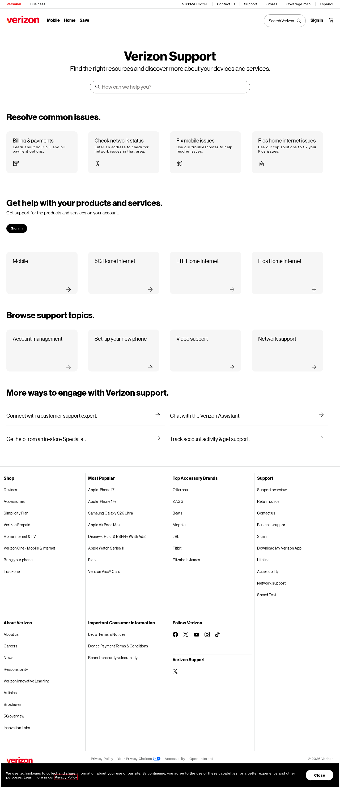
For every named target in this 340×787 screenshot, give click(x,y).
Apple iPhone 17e (102, 501)
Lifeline (263, 559)
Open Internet (201, 759)
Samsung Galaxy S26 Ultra (110, 513)
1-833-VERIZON (194, 4)
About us (11, 634)
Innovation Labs (17, 727)
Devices (10, 489)
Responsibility (16, 669)
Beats (177, 513)
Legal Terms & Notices (107, 634)
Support (250, 4)
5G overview (14, 716)
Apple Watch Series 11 (106, 548)
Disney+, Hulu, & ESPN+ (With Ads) (117, 536)
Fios (92, 559)
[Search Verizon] (285, 20)
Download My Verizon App (279, 548)
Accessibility (268, 571)
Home (69, 20)
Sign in (263, 536)
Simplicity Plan (16, 513)
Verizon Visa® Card (104, 571)
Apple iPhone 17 (101, 489)
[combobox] (170, 87)
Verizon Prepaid (17, 524)
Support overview (272, 489)
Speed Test (266, 595)
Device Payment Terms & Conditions (118, 646)
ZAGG (178, 501)
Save (84, 20)
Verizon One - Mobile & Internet (29, 548)
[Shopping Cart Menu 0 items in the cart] (331, 20)
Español (326, 4)
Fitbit (177, 548)
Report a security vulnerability (113, 657)
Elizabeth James (186, 559)
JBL (176, 536)
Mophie (179, 524)
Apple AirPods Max (104, 524)
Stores (271, 4)
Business (37, 4)
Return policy (268, 501)
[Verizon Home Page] (22, 19)
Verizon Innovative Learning (27, 681)
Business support (272, 524)
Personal (13, 4)
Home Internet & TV (20, 536)
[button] (42, 152)
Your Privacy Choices (135, 759)
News (8, 657)
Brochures (13, 704)
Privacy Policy (102, 759)
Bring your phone (18, 559)
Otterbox (180, 489)
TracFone (12, 571)
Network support (271, 583)
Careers (11, 646)
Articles (10, 692)
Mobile (53, 20)
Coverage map (298, 4)
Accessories (14, 501)
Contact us (226, 4)
